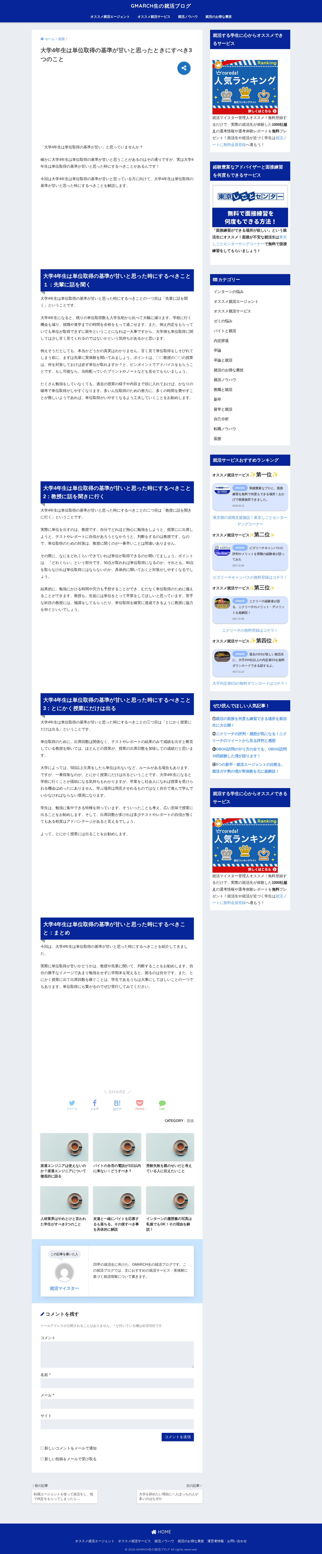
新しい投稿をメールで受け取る (70, 1459)
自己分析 (221, 419)
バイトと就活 (225, 331)
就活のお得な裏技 (218, 16)
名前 (46, 1375)
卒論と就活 (223, 360)
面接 (190, 1120)
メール (47, 1395)
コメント (48, 1338)
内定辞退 (221, 341)
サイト (46, 1416)
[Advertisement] (117, 113)
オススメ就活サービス (154, 16)
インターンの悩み (229, 292)
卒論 (217, 350)
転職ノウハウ (225, 429)
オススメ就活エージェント (110, 16)
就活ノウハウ (188, 16)
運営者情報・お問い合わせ (227, 1541)
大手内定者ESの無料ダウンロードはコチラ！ (250, 683)
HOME (164, 1532)
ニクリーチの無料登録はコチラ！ (250, 630)
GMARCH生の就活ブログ (161, 6)
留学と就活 (223, 409)
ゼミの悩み (223, 321)
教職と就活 (223, 390)
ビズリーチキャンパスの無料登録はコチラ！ (250, 577)
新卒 (217, 399)
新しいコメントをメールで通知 (70, 1448)
